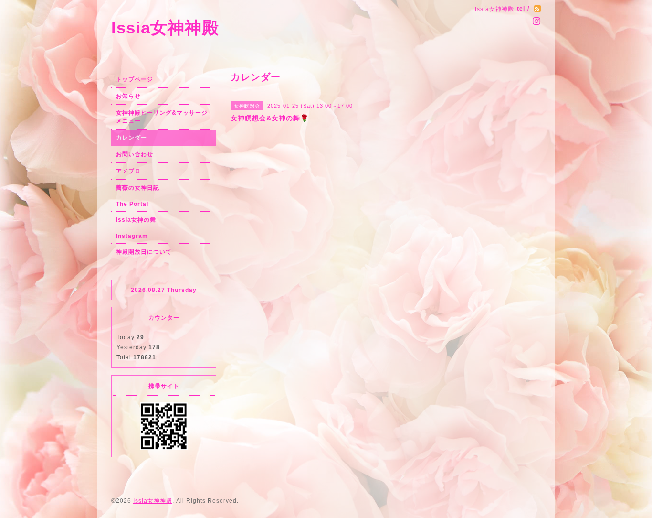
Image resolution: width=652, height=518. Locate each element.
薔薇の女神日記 (137, 187)
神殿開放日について (144, 251)
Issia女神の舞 (136, 219)
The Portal (132, 204)
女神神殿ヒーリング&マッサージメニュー (162, 116)
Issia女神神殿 (165, 27)
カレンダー (131, 137)
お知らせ (128, 96)
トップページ (134, 79)
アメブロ (128, 171)
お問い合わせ (134, 154)
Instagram (132, 236)
